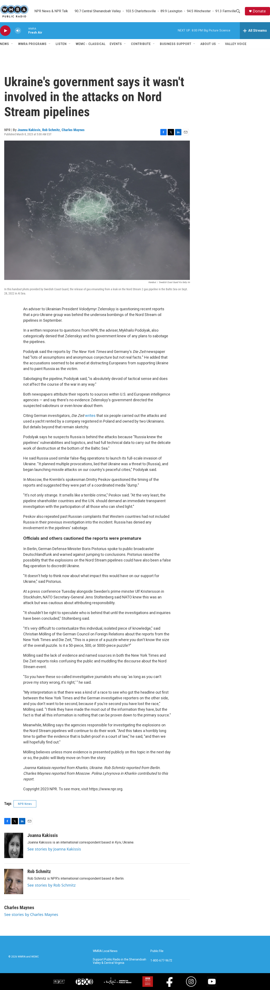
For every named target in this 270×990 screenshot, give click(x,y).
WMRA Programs (32, 44)
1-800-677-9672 (161, 960)
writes (90, 415)
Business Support (175, 44)
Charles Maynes (73, 130)
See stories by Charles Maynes (31, 914)
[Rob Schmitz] (13, 881)
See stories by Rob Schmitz (51, 885)
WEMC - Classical (90, 44)
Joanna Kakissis (29, 130)
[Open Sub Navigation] (12, 44)
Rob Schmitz (51, 130)
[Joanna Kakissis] (13, 845)
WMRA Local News (105, 951)
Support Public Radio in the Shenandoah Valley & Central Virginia (119, 961)
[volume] (18, 30)
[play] (5, 30)
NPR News (25, 804)
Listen (61, 44)
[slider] (24, 30)
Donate (259, 11)
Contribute (141, 44)
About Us (208, 44)
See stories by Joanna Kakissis (54, 849)
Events (116, 44)
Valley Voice (236, 44)
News (4, 44)
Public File (156, 951)
